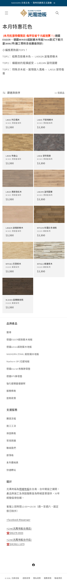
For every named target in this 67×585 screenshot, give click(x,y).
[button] (6, 13)
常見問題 (11, 440)
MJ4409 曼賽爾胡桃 (14, 300)
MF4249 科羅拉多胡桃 (47, 228)
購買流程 (11, 418)
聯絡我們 (11, 447)
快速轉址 (11, 470)
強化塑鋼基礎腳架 (16, 383)
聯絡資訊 (58, 578)
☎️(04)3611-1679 (15, 544)
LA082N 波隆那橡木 (14, 228)
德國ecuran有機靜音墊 (18, 368)
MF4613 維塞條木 (45, 264)
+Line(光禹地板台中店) (19, 539)
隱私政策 (37, 578)
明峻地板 (24, 489)
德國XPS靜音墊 (14, 376)
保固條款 (11, 433)
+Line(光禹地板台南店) (19, 528)
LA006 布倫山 (12, 156)
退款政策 (11, 398)
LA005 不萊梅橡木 (45, 120)
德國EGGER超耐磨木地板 (20, 339)
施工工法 (11, 425)
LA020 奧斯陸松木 (14, 192)
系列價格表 (12, 462)
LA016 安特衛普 (44, 156)
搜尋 (9, 332)
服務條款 (11, 390)
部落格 (10, 455)
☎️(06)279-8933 (15, 532)
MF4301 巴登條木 (13, 264)
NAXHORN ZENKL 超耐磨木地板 (23, 354)
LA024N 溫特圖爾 (45, 192)
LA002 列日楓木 (13, 120)
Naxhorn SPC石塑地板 (18, 361)
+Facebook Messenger (18, 519)
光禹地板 (15, 578)
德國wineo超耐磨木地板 (19, 346)
